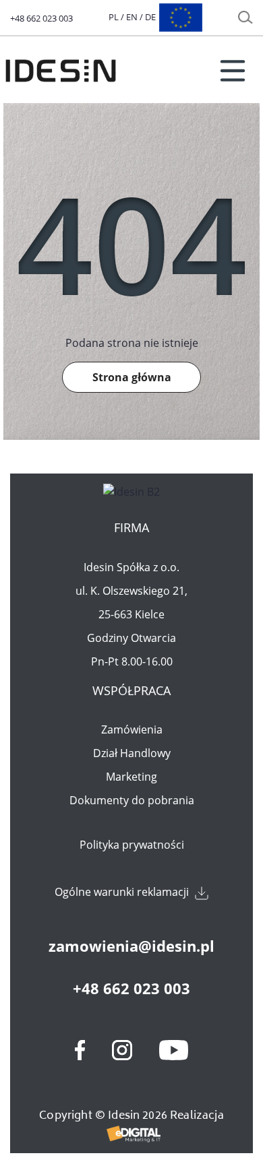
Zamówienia (132, 729)
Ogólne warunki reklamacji (123, 891)
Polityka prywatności (132, 844)
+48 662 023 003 (41, 18)
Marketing (131, 776)
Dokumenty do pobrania (131, 800)
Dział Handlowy (132, 753)
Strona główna (131, 377)
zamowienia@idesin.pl (131, 946)
